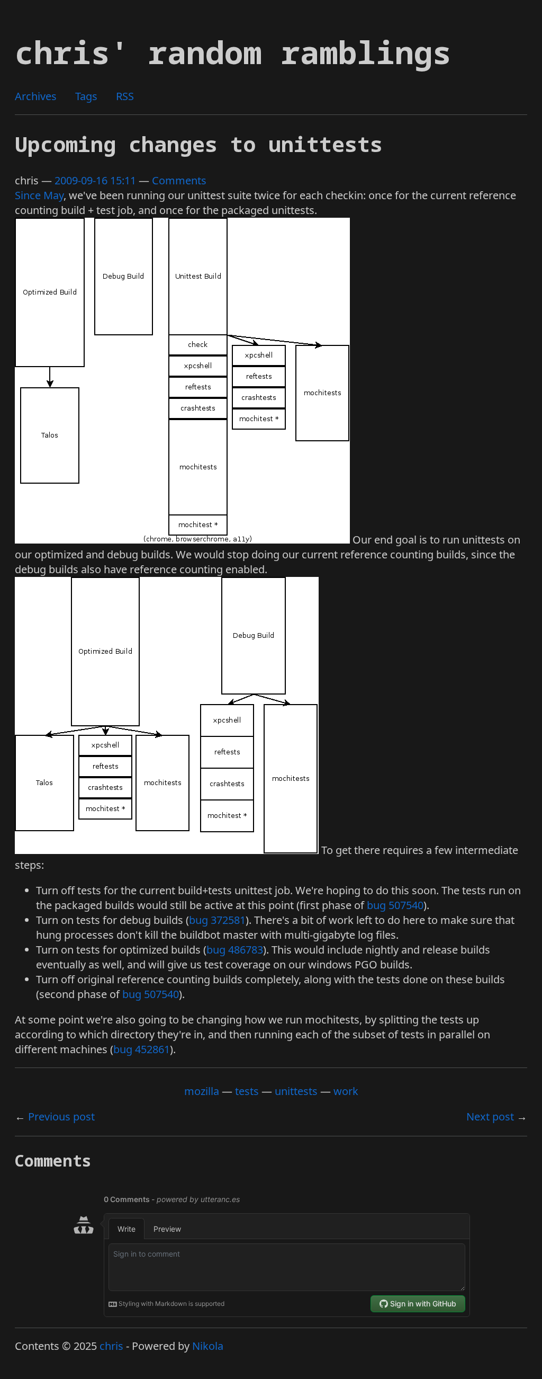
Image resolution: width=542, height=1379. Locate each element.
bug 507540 (395, 905)
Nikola (207, 1346)
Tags (86, 96)
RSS (125, 96)
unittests (296, 1091)
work (345, 1091)
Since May (39, 195)
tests (247, 1091)
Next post (490, 1116)
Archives (36, 96)
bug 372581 (217, 920)
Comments (179, 180)
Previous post (61, 1116)
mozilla (201, 1091)
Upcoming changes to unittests (199, 143)
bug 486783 (234, 949)
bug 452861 (141, 1049)
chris (111, 1346)
